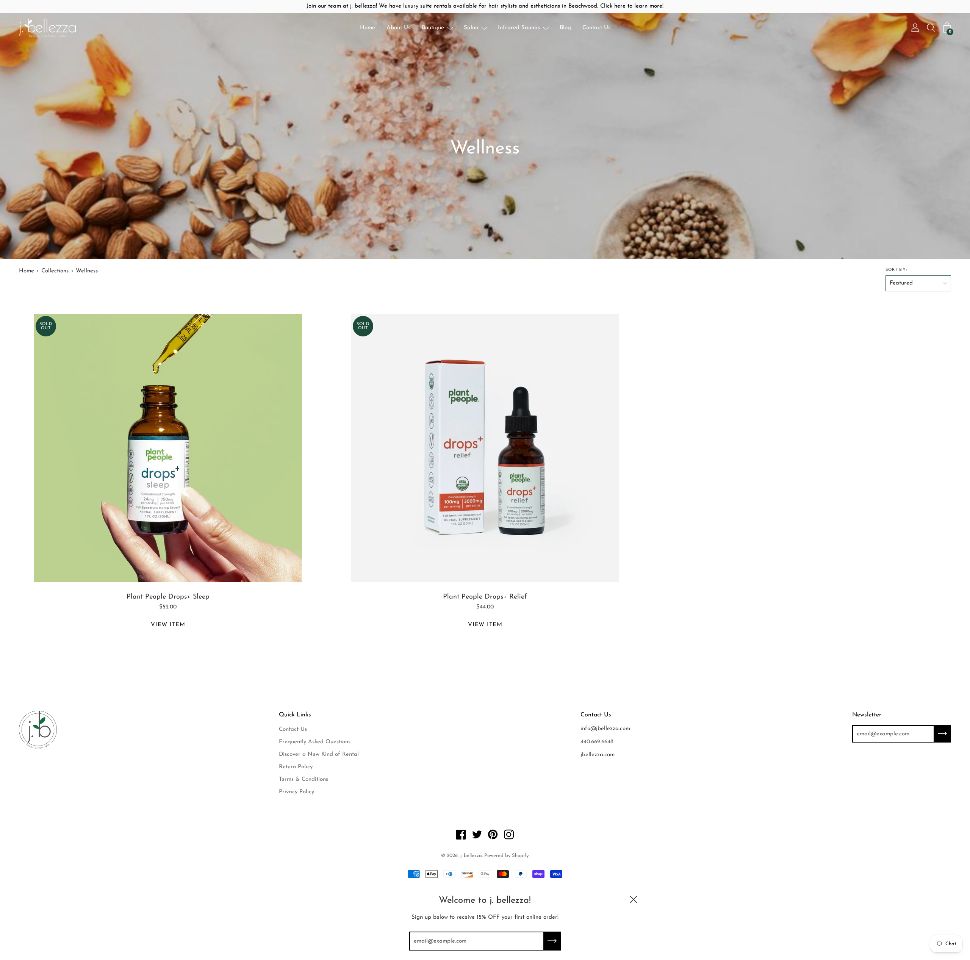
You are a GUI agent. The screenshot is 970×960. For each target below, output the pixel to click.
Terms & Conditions (303, 779)
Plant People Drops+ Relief (485, 597)
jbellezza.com (597, 755)
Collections (55, 271)
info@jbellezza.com (605, 729)
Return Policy (296, 767)
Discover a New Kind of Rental (319, 754)
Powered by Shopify (506, 855)
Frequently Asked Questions (314, 742)
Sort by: (896, 270)
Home (367, 28)
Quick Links (295, 715)
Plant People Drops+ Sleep (168, 597)
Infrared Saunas (519, 28)
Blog (565, 28)
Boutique (433, 28)
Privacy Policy (296, 792)
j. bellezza (471, 855)
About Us (398, 28)
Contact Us (596, 28)
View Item (168, 625)
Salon (471, 28)
